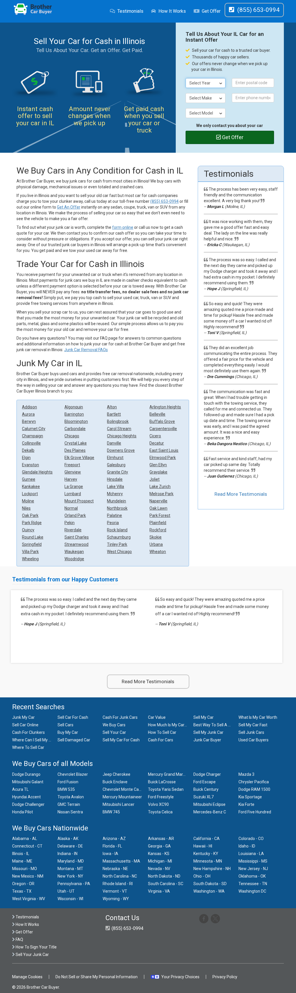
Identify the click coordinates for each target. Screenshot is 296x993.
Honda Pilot (22, 812)
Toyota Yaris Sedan (166, 789)
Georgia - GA (159, 846)
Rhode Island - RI (118, 883)
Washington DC (252, 891)
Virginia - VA (159, 891)
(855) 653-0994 (164, 201)
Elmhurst (115, 457)
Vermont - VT (115, 891)
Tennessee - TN (252, 883)
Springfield (32, 544)
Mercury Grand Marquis (169, 774)
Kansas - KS (158, 853)
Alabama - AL (24, 838)
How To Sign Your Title (36, 947)
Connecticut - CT (27, 846)
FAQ (19, 939)
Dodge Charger (207, 774)
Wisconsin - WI (70, 898)
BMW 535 (66, 789)
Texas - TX (22, 891)
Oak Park (30, 515)
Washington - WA (209, 891)
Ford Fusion (68, 782)
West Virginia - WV (28, 898)
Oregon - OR (23, 883)
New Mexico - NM (27, 876)
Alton (112, 407)
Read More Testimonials (240, 494)
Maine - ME (22, 861)
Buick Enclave (115, 782)
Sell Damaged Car (74, 740)
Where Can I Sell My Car (33, 740)
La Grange (73, 486)
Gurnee (28, 479)
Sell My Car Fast (252, 725)
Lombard (72, 493)
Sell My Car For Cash (121, 740)
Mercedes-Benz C (209, 812)
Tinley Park (117, 544)
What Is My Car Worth (257, 717)
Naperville (158, 501)
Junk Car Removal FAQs (86, 349)
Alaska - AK (68, 838)
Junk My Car (23, 717)
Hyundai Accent (26, 797)
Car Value (157, 717)
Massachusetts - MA (121, 861)
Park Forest (159, 515)
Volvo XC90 (158, 804)
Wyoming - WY (116, 898)
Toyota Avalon (71, 797)
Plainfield (157, 522)
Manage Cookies (27, 976)
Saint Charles (76, 537)
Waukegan (74, 551)
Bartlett (114, 414)
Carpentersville (163, 428)
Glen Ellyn (158, 465)
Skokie (155, 537)
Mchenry (115, 493)
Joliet (154, 479)
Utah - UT (66, 891)
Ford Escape (204, 782)
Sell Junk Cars (251, 732)
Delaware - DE (70, 846)
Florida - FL (112, 846)
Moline (28, 501)
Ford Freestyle (161, 797)
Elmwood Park (162, 457)
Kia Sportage (250, 797)
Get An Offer (68, 207)
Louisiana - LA (251, 853)
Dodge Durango (26, 774)
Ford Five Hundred (254, 812)
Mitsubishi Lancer (118, 804)
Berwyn (29, 421)
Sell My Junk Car (208, 732)
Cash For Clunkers (28, 732)
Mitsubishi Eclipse (209, 804)
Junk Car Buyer (207, 740)
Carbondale (75, 428)
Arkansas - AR (161, 838)
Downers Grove (121, 450)
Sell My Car (203, 717)
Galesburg (116, 465)
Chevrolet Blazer (73, 774)
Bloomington (76, 421)
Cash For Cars (160, 740)
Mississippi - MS (252, 861)
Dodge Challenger (28, 804)
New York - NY (70, 876)
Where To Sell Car (28, 747)
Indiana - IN (67, 853)
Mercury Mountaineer (122, 797)
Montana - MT (70, 868)
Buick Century (206, 789)
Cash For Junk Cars (120, 717)
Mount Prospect (79, 501)
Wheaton (157, 551)
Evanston (30, 465)
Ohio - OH (201, 876)
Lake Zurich (160, 486)
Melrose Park (161, 493)
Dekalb (28, 450)
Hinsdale (115, 479)
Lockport (30, 493)
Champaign (32, 436)
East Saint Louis (163, 450)
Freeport (72, 465)
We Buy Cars (114, 725)
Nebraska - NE (115, 868)
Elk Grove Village (79, 457)
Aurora (28, 414)
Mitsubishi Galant (27, 782)
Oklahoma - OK (252, 876)
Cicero (155, 436)
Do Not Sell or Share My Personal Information (97, 976)
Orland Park (75, 515)
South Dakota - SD (210, 883)
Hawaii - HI (202, 846)
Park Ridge (32, 522)
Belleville (157, 414)
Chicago (71, 436)
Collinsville (31, 443)
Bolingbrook (118, 421)
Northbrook (117, 508)
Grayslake (158, 472)
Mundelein (116, 501)
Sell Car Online (25, 725)
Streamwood (76, 544)
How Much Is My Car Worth (172, 725)
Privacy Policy (224, 976)
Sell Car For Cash (73, 717)
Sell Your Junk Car (32, 954)
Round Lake (32, 537)
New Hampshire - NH (212, 868)
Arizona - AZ (114, 838)
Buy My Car (68, 732)
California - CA (206, 838)
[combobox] (205, 83)
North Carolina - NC (120, 876)
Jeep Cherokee (116, 774)
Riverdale (73, 530)
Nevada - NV (159, 868)
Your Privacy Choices (180, 976)
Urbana (156, 544)
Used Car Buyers (253, 740)
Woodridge (74, 559)
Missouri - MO (24, 868)
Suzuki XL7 (203, 797)
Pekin (69, 522)
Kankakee (31, 486)
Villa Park (30, 551)
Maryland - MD (71, 861)
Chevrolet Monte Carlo (123, 789)
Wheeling (30, 559)
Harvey (70, 479)
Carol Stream (119, 428)
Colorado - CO (251, 838)
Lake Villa (115, 486)
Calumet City (33, 428)
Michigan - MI (160, 861)
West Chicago (119, 551)
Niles (26, 508)
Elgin (26, 457)
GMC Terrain (69, 804)
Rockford (157, 530)
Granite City (117, 472)
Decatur (156, 443)
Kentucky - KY (205, 853)
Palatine (114, 515)
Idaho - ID (246, 846)
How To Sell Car (162, 732)
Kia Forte (246, 804)
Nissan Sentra (70, 812)
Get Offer (211, 11)
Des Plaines (75, 450)
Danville (114, 443)
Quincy (28, 530)
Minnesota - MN (207, 861)
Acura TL (20, 789)
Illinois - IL (20, 853)
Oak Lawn (158, 508)
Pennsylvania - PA (74, 883)
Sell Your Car (114, 732)
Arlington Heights (165, 407)
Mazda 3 (246, 774)
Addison (29, 407)
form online (122, 227)
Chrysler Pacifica (253, 782)
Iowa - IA (110, 853)
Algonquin (73, 407)
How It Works (172, 11)
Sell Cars (65, 725)
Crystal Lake (75, 443)
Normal (71, 508)
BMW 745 (111, 812)
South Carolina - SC (165, 883)
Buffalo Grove (162, 421)
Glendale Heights (37, 472)
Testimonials (130, 11)
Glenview (72, 472)
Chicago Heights (121, 436)
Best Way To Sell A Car (213, 725)
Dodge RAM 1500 (254, 789)
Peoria (113, 522)
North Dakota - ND (164, 876)
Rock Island (117, 530)
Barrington (74, 414)
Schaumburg (119, 537)
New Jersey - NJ (253, 868)
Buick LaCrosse (162, 782)
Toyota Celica (160, 812)
